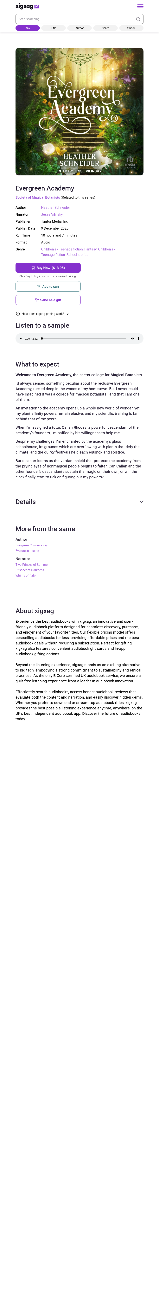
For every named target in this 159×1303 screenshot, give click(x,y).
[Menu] (140, 6)
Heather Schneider (55, 207)
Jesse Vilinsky (52, 214)
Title (53, 28)
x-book (131, 28)
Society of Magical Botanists (38, 197)
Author (79, 28)
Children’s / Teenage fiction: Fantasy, (69, 249)
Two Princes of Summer (32, 564)
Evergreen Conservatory (32, 545)
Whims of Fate (25, 575)
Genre (105, 28)
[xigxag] (27, 6)
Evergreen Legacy (28, 551)
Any (27, 28)
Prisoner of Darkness (30, 570)
